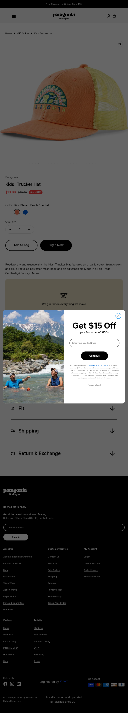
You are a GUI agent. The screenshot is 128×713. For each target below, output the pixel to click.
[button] (94, 355)
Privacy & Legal (94, 385)
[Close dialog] (118, 316)
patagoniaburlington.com (98, 365)
